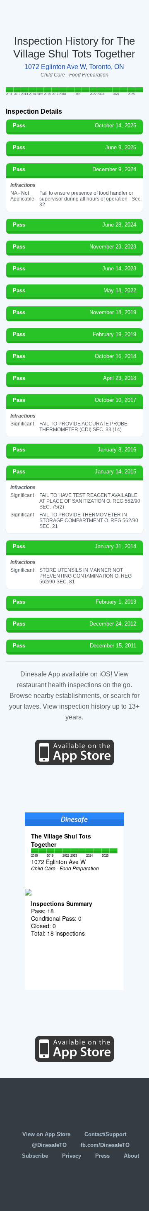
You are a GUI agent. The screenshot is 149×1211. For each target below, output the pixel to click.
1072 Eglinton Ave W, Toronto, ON (74, 66)
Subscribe (35, 1156)
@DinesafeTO (49, 1145)
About (131, 1156)
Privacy (71, 1156)
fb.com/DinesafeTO (105, 1145)
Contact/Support (105, 1134)
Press (102, 1156)
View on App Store (46, 1134)
